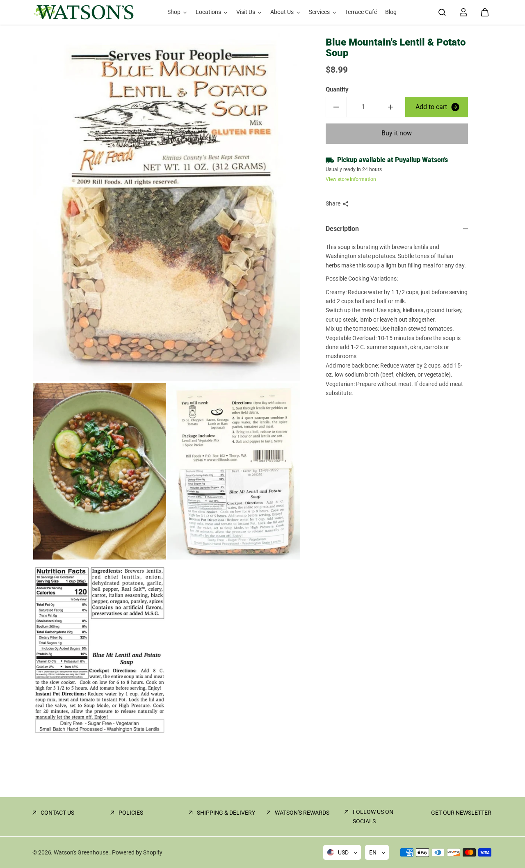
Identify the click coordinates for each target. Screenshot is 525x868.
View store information (351, 180)
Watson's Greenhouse (82, 852)
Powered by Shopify (137, 852)
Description (342, 229)
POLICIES (131, 812)
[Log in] (463, 12)
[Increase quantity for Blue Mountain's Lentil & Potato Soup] (390, 107)
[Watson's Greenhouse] (83, 12)
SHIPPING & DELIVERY (226, 812)
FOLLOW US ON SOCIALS (373, 816)
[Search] (442, 12)
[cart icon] (485, 12)
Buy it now (396, 133)
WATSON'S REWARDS (302, 812)
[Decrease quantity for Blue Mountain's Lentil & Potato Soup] (336, 107)
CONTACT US (57, 812)
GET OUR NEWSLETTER (461, 812)
